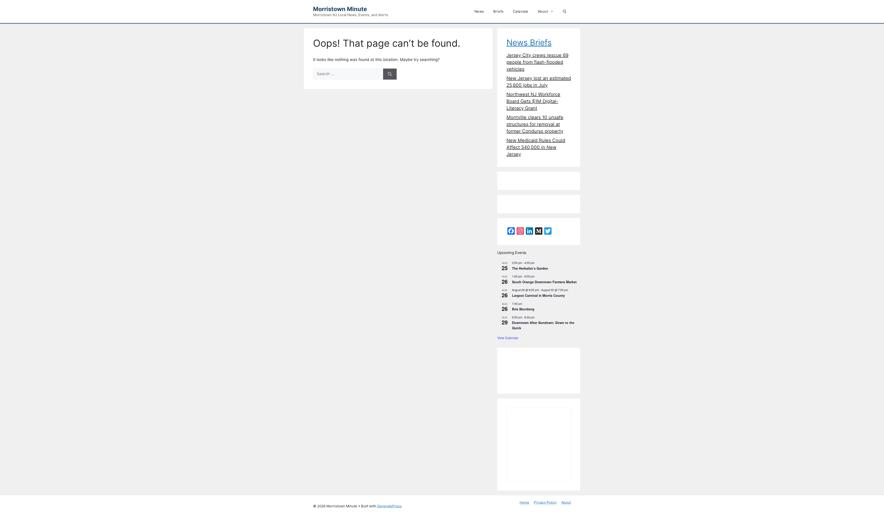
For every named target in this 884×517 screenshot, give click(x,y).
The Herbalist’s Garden (530, 268)
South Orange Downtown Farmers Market (544, 282)
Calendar (521, 11)
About (543, 11)
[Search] (390, 74)
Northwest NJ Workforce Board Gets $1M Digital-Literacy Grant (533, 101)
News (479, 11)
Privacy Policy (545, 502)
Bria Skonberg (523, 309)
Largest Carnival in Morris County (538, 295)
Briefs (498, 11)
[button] (564, 11)
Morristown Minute (340, 9)
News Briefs (529, 42)
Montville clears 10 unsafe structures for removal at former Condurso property (534, 124)
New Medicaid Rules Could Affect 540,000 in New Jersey (535, 147)
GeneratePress (389, 506)
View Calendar (507, 337)
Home (524, 502)
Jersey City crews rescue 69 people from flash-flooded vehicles (537, 62)
